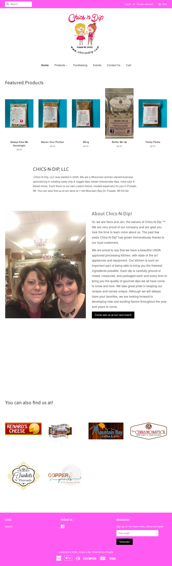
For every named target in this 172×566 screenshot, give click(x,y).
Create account (145, 4)
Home (45, 65)
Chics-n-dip (85, 552)
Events (97, 65)
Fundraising (80, 65)
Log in (128, 4)
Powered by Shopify (102, 552)
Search (9, 526)
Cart (164, 4)
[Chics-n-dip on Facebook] (62, 527)
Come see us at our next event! (113, 315)
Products (60, 65)
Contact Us (113, 65)
